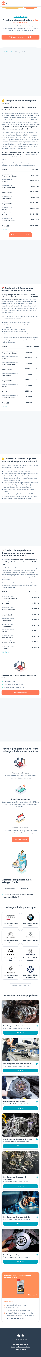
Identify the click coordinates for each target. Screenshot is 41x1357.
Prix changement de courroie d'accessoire (18, 1139)
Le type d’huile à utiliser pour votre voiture (20, 1313)
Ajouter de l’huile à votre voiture (16, 1305)
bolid (3, 52)
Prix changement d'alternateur (14, 1026)
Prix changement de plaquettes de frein (17, 1255)
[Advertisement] (20, 74)
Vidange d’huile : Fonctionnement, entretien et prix (17, 1276)
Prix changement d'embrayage (14, 1101)
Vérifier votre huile (12, 1308)
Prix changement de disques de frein (16, 1217)
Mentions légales (20, 1349)
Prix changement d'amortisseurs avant (17, 1064)
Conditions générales (20, 1344)
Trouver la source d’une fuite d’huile (18, 1310)
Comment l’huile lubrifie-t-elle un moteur (19, 1316)
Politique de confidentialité (20, 1347)
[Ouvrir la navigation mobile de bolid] (4, 3)
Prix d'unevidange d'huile (15, 1318)
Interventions (10, 52)
